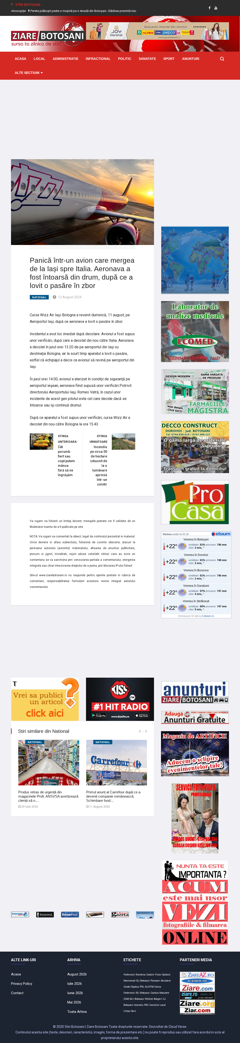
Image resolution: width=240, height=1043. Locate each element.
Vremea (167, 534)
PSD (146, 1005)
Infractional (98, 59)
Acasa (20, 59)
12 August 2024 (70, 297)
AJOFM (149, 986)
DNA (126, 998)
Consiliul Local (157, 1005)
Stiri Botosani (137, 998)
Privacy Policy (21, 984)
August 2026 (77, 974)
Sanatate (147, 59)
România (141, 974)
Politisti (149, 998)
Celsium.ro (208, 616)
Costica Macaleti (159, 992)
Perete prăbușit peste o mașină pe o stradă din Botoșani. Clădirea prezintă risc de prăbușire (68, 11)
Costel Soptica (131, 986)
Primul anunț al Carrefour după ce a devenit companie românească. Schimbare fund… (113, 796)
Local (39, 59)
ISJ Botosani (143, 980)
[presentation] (140, 731)
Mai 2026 (74, 1002)
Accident (166, 980)
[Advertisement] (120, 116)
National (39, 297)
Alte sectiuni (27, 73)
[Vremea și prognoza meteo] (221, 534)
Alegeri (158, 998)
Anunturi (190, 59)
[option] (68, 11)
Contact (17, 993)
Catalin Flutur (153, 974)
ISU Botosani (143, 992)
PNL (142, 986)
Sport (169, 59)
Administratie (65, 59)
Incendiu (138, 1005)
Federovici (129, 974)
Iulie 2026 (74, 984)
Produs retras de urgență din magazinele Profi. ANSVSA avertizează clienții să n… (48, 796)
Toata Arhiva (77, 1012)
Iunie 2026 (75, 993)
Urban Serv (130, 1011)
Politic (124, 59)
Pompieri (155, 980)
